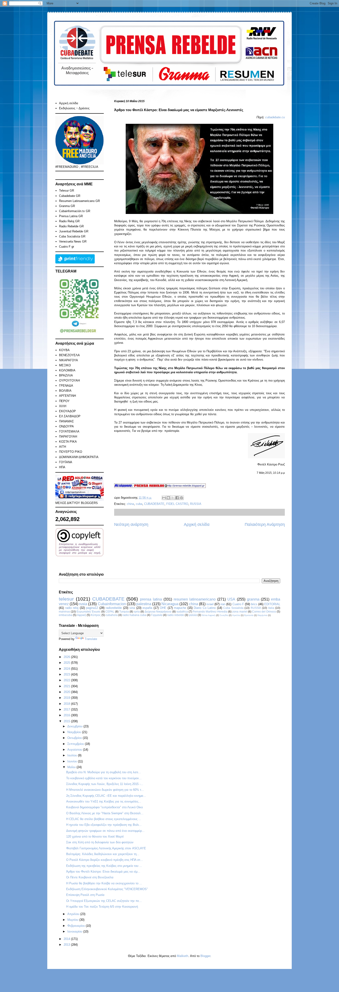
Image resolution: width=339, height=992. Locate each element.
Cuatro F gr (66, 246)
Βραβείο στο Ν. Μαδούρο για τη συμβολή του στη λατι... (103, 772)
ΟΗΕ (163, 608)
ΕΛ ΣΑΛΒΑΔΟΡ (69, 416)
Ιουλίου (72, 755)
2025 (67, 662)
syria (137, 611)
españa (147, 608)
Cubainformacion (112, 604)
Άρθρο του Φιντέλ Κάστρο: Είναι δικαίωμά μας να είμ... (103, 871)
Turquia (124, 611)
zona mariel (239, 611)
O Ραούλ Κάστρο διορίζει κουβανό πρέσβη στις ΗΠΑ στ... (104, 860)
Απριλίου (73, 914)
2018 (67, 703)
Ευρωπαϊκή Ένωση (88, 611)
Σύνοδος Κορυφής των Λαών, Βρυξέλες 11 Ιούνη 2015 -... (104, 784)
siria (132, 608)
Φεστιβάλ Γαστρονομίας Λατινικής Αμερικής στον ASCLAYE (106, 848)
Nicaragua (169, 604)
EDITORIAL (272, 604)
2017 (67, 709)
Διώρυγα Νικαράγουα (158, 611)
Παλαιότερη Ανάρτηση (265, 524)
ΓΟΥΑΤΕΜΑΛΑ (69, 431)
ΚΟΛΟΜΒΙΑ (67, 370)
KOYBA (64, 350)
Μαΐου (72, 767)
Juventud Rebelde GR (73, 231)
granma (253, 599)
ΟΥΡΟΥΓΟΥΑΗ (69, 380)
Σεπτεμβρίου (76, 744)
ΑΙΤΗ (62, 446)
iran (222, 604)
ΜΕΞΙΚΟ (65, 365)
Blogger (205, 956)
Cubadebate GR (69, 196)
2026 (67, 657)
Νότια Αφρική (208, 615)
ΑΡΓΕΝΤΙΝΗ (67, 395)
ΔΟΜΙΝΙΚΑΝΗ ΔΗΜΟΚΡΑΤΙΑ (78, 457)
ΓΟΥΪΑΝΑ (65, 462)
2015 (67, 721)
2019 (67, 697)
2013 (67, 944)
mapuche (180, 608)
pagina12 (92, 608)
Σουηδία (224, 615)
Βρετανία (248, 615)
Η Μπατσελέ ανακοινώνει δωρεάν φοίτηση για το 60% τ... (105, 789)
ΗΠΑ (62, 467)
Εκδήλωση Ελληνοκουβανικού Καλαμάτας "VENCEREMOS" (107, 889)
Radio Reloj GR (69, 221)
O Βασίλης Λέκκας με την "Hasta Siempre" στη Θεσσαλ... (104, 813)
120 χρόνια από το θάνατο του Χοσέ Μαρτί (95, 836)
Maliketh (182, 956)
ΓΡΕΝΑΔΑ (66, 385)
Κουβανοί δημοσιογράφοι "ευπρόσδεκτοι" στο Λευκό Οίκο (104, 807)
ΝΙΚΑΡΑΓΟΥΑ (68, 360)
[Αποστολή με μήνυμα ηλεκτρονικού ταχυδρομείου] (164, 497)
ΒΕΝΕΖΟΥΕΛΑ (69, 355)
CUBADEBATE (154, 504)
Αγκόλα (236, 615)
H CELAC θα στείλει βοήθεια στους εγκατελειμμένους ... (103, 819)
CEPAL (109, 611)
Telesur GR (66, 190)
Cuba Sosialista (233, 607)
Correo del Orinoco (264, 611)
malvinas (64, 611)
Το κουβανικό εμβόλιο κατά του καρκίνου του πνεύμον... (104, 778)
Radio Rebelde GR (71, 226)
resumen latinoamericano (195, 599)
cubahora (112, 614)
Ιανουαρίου (75, 931)
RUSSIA (195, 504)
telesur (66, 598)
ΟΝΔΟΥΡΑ (66, 426)
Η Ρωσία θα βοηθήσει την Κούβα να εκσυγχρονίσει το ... (104, 883)
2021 (67, 686)
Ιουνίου (72, 761)
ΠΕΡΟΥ (64, 401)
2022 (67, 680)
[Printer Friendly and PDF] (75, 262)
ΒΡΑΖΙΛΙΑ (66, 375)
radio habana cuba (134, 614)
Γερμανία (156, 614)
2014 (67, 939)
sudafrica (182, 611)
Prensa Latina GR (71, 216)
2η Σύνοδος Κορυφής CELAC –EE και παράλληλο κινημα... (106, 795)
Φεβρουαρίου (76, 925)
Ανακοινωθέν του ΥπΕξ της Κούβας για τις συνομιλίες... (103, 801)
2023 (67, 674)
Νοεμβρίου (74, 732)
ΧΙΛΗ (62, 406)
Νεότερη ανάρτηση (131, 524)
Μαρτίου (73, 919)
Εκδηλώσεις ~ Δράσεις (74, 108)
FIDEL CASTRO (177, 504)
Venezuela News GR (72, 241)
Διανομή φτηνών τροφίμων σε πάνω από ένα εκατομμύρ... (105, 830)
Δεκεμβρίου (75, 726)
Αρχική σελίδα (196, 524)
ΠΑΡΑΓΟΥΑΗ (68, 436)
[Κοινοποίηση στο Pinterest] (181, 497)
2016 (67, 715)
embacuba (65, 614)
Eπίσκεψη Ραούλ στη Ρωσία (85, 895)
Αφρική (81, 614)
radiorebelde (114, 608)
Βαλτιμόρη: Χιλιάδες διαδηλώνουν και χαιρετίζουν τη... (102, 854)
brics (254, 604)
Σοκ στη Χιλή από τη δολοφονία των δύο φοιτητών (100, 842)
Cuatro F (238, 604)
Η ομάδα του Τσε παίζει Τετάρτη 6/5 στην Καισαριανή (102, 906)
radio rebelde (175, 614)
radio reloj (72, 608)
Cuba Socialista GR (72, 236)
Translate (91, 639)
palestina (143, 604)
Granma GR (67, 206)
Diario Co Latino (205, 608)
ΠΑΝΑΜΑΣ (66, 421)
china (130, 504)
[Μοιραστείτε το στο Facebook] (177, 497)
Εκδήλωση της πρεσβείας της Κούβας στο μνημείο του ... (104, 866)
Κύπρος (96, 614)
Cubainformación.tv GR (74, 211)
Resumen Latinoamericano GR (79, 201)
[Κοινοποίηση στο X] (172, 497)
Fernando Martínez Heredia (210, 611)
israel (210, 604)
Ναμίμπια (262, 615)
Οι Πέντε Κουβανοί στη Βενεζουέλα (89, 877)
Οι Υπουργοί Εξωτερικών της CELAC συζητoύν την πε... (104, 901)
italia (271, 607)
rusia (83, 604)
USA (231, 599)
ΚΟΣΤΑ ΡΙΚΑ (68, 441)
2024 (67, 668)
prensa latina (151, 599)
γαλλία (193, 614)
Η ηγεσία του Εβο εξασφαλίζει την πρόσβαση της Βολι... (104, 824)
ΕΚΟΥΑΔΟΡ (67, 411)
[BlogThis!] (168, 497)
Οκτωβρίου (75, 738)
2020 (67, 692)
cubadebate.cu (275, 117)
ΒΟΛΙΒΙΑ (65, 390)
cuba (139, 504)
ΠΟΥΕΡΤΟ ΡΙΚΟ (70, 451)
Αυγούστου (75, 749)
